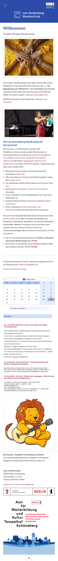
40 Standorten (12, 218)
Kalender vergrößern (18, 308)
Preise (6, 269)
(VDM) (34, 241)
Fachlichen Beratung (33, 227)
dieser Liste (15, 180)
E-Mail (49, 230)
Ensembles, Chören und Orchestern (32, 189)
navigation (5, 5)
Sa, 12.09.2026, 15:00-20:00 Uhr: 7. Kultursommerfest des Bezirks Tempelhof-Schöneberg (26, 363)
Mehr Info (20, 174)
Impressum (8, 484)
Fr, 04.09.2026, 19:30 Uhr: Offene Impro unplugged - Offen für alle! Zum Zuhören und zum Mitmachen (29, 377)
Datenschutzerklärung (24, 484)
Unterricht (36, 155)
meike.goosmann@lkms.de (36, 95)
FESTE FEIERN (31, 247)
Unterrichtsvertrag (18, 269)
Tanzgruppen (28, 161)
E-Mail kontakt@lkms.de (28, 264)
